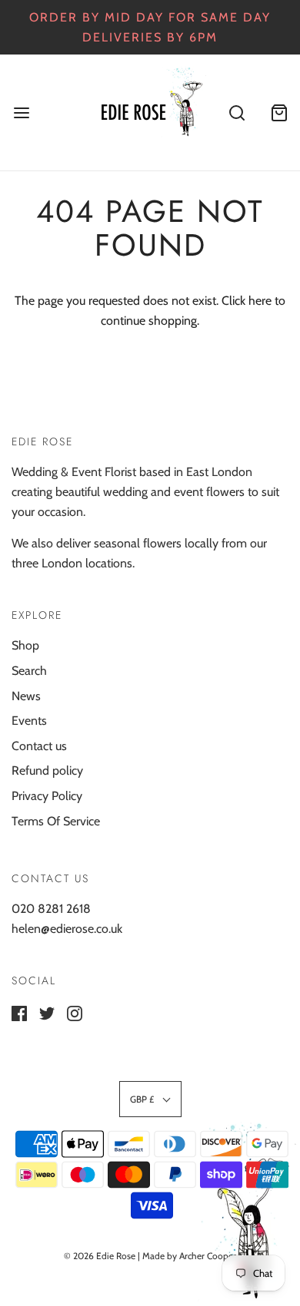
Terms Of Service (56, 821)
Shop (25, 645)
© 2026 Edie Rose (99, 1255)
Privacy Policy (47, 796)
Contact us (39, 746)
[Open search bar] (236, 112)
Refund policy (47, 770)
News (26, 696)
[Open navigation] (21, 112)
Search (29, 670)
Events (29, 720)
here (260, 300)
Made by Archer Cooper (189, 1255)
